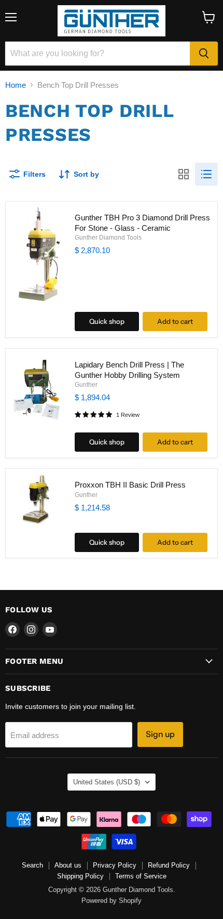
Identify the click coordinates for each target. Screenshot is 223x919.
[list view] (206, 174)
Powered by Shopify (111, 900)
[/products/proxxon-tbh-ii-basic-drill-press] (36, 499)
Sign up (160, 734)
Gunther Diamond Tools (108, 237)
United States (106, 782)
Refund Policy (169, 865)
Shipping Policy (80, 876)
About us (67, 865)
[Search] (204, 53)
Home (15, 85)
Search (32, 865)
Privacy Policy (114, 865)
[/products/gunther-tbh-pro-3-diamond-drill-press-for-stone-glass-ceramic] (36, 255)
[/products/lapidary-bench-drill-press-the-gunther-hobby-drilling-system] (36, 390)
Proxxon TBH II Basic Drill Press (130, 484)
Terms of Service (140, 876)
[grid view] (183, 174)
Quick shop (106, 321)
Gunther (86, 384)
